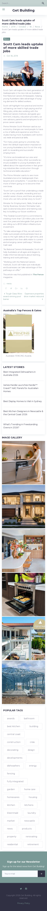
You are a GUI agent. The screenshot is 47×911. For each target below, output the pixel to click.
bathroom (29, 718)
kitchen (11, 805)
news (9, 283)
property (11, 836)
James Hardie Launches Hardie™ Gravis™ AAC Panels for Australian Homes (20, 388)
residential (12, 844)
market (11, 821)
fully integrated (15, 781)
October (22, 27)
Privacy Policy (23, 903)
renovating (31, 836)
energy (33, 765)
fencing (11, 773)
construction (13, 742)
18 (31, 27)
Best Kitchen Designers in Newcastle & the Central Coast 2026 (23, 413)
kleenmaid (12, 813)
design (31, 750)
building (34, 726)
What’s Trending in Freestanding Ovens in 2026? (20, 426)
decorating (12, 750)
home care (29, 789)
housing (33, 797)
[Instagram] (26, 888)
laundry (32, 813)
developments (14, 758)
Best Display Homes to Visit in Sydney (22, 401)
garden (11, 789)
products (27, 828)
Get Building (23, 10)
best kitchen (13, 726)
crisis (32, 742)
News (37, 27)
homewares (13, 797)
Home (5, 27)
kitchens (28, 805)
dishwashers (13, 765)
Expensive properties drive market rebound (34, 295)
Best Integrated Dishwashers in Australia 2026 (19, 373)
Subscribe (41, 873)
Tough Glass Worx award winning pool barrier (12, 296)
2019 (13, 27)
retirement (33, 844)
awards (10, 718)
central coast (13, 734)
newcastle (29, 821)
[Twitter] (21, 888)
